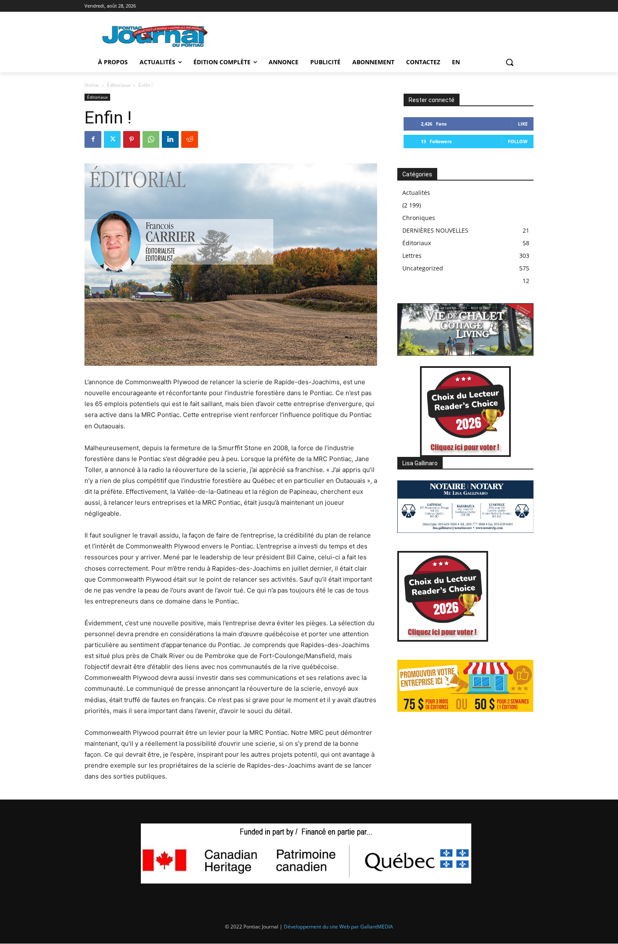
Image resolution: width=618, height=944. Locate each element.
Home (92, 85)
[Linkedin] (170, 139)
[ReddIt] (189, 139)
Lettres (412, 256)
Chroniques (418, 218)
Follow (518, 141)
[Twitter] (112, 139)
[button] (509, 62)
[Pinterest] (131, 139)
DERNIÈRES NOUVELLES (435, 230)
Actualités (416, 193)
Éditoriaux (118, 85)
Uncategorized (422, 268)
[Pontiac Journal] (155, 36)
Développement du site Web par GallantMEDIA (338, 926)
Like (523, 124)
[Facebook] (93, 139)
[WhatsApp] (151, 139)
